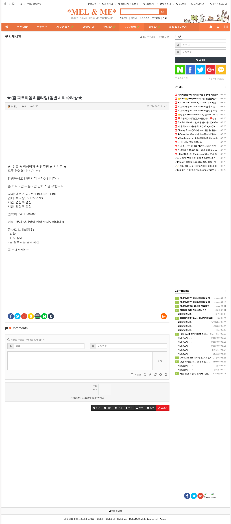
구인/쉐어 (130, 26)
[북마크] (13, 4)
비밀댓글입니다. (185, 338)
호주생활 (22, 26)
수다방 (107, 26)
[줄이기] (166, 374)
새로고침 (95, 392)
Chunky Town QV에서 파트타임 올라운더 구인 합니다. (203, 130)
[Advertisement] (87, 68)
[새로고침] (155, 374)
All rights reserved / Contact (116, 519)
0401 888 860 (27, 214)
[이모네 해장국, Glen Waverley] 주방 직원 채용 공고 (202, 110)
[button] (96, 408)
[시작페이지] (5, 4)
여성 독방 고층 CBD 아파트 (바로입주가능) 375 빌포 (202, 158)
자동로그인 (182, 78)
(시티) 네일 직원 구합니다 (189, 142)
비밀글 (137, 374)
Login (201, 59)
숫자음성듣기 (95, 387)
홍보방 (152, 26)
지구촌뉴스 (63, 26)
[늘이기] (160, 374)
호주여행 (156, 18)
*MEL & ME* (92, 11)
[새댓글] (150, 374)
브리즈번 (124, 18)
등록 (160, 360)
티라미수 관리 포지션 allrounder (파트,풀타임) (199, 170)
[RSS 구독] (21, 4)
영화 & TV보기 (178, 26)
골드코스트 (144, 18)
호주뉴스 (42, 26)
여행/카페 (88, 26)
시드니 (134, 18)
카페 (165, 18)
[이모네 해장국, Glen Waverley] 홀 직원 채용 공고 (201, 106)
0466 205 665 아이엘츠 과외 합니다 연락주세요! (201, 357)
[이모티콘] (145, 374)
